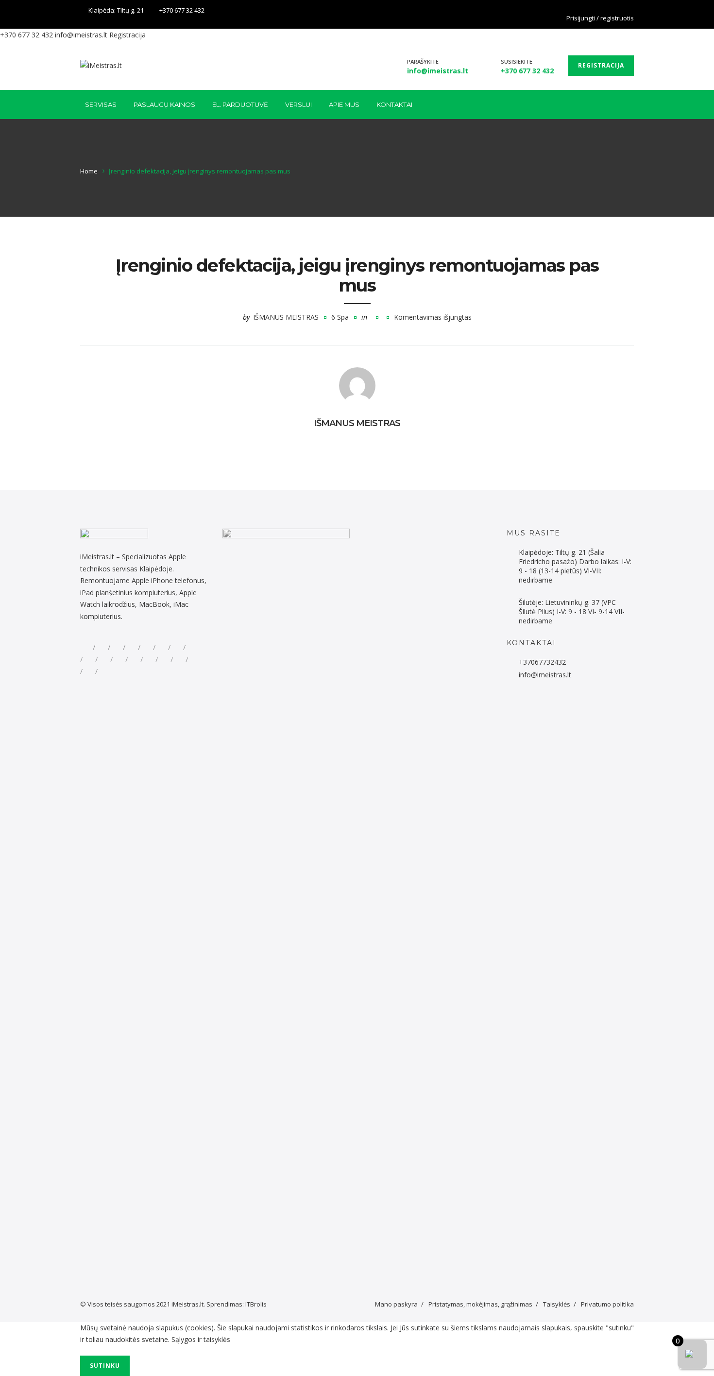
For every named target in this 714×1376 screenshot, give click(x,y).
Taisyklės (556, 1304)
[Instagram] (89, 660)
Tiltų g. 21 (130, 10)
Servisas (101, 104)
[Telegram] (146, 648)
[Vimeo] (164, 660)
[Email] (89, 671)
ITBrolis (256, 1304)
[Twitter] (161, 648)
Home (89, 171)
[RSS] (104, 671)
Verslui (298, 104)
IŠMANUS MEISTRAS (286, 317)
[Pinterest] (104, 660)
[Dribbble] (192, 648)
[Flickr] (101, 648)
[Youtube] (149, 660)
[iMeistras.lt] (101, 65)
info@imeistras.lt (81, 34)
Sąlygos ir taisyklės (200, 1339)
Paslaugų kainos (164, 104)
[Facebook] (627, 11)
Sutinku (105, 1365)
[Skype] (179, 660)
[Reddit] (116, 648)
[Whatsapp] (131, 648)
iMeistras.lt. (188, 1304)
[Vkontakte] (194, 660)
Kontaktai (394, 104)
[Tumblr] (134, 660)
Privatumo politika (607, 1304)
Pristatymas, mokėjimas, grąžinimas (480, 1304)
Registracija (127, 34)
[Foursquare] (119, 660)
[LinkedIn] (176, 648)
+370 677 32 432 (181, 10)
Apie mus (344, 104)
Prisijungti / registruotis (600, 18)
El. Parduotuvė (240, 104)
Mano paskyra (396, 1304)
